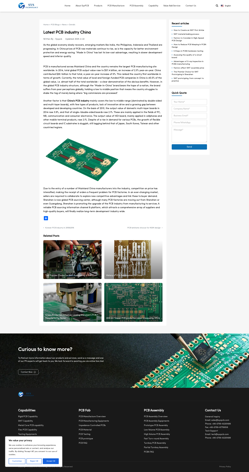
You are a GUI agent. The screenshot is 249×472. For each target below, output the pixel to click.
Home (67, 6)
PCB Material (85, 430)
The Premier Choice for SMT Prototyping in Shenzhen (185, 73)
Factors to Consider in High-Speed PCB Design (188, 39)
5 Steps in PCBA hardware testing (188, 51)
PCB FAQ (83, 443)
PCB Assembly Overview (156, 417)
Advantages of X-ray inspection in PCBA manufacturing (187, 63)
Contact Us (191, 6)
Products (98, 6)
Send (189, 147)
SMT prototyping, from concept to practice (188, 79)
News (64, 25)
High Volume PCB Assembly (157, 434)
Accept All (51, 461)
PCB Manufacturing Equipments (94, 421)
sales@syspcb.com (220, 420)
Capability (153, 6)
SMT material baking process (186, 34)
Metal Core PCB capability (31, 425)
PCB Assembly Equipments (156, 421)
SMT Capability (25, 421)
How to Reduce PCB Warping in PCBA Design (189, 46)
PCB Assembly (136, 6)
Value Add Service (171, 6)
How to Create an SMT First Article (189, 30)
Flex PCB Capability (27, 430)
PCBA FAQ (149, 452)
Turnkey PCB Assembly (155, 443)
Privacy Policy (225, 467)
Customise (17, 461)
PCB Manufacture (116, 6)
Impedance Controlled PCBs (92, 425)
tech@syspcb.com (220, 434)
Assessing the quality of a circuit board (187, 56)
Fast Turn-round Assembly (156, 439)
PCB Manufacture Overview (92, 417)
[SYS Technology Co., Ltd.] (29, 6)
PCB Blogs (55, 25)
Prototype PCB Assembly (156, 425)
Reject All (34, 461)
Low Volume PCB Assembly (156, 430)
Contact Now (26, 372)
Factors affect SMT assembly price (189, 68)
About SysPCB (82, 6)
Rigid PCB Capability (28, 417)
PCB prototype (86, 439)
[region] (33, 451)
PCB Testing (84, 434)
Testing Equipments (27, 434)
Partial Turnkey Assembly (156, 448)
